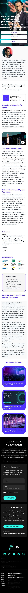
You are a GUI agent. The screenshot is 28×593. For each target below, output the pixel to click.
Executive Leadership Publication (15, 573)
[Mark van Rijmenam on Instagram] (23, 554)
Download (10, 498)
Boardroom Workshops (13, 588)
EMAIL (14, 41)
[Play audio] (11, 100)
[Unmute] (24, 100)
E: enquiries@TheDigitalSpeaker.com (8, 567)
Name (6, 480)
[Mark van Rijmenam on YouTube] (14, 554)
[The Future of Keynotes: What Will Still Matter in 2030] (14, 374)
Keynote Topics (11, 575)
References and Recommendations (15, 580)
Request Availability (13, 526)
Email (6, 486)
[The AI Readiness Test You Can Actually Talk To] (14, 398)
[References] (4, 251)
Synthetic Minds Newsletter (14, 582)
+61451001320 (14, 37)
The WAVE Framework (12, 584)
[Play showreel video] (14, 138)
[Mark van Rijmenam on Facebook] (19, 554)
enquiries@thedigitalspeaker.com (14, 533)
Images (2, 579)
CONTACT (14, 32)
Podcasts (3, 583)
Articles (2, 575)
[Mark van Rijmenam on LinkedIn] (5, 554)
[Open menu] (2, 3)
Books (2, 577)
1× (19, 100)
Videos (2, 581)
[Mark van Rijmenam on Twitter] (9, 554)
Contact (3, 585)
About (2, 573)
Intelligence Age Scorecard (13, 586)
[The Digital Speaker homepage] (9, 3)
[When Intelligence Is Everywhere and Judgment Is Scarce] (14, 421)
